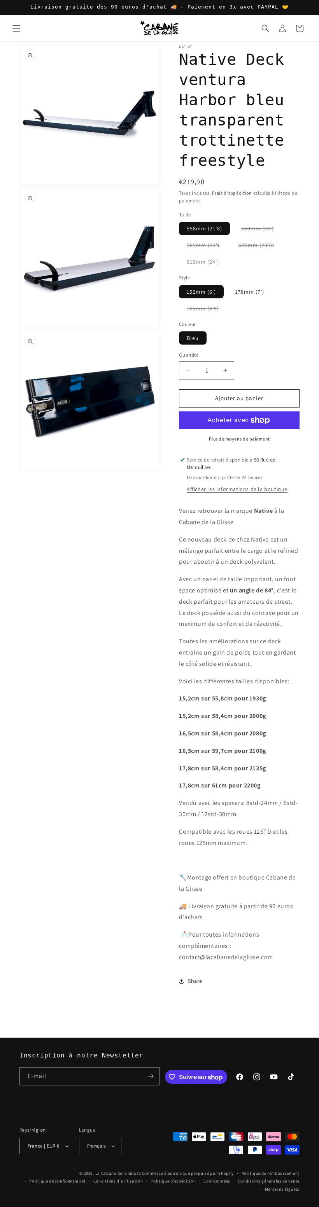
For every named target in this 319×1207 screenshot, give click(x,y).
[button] (16, 28)
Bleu (193, 337)
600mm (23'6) (260, 246)
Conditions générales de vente (269, 1181)
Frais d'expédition (232, 193)
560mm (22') (261, 230)
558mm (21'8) (204, 228)
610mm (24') (207, 263)
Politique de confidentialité (57, 1181)
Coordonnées (216, 1181)
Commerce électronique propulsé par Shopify (188, 1173)
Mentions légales (282, 1189)
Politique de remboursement (271, 1173)
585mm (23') (207, 246)
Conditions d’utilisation (118, 1181)
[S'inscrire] (150, 1076)
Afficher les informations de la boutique (237, 489)
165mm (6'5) (207, 310)
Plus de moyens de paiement (239, 439)
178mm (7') (249, 291)
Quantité (188, 355)
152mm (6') (201, 291)
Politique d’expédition (173, 1181)
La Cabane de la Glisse (118, 1173)
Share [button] (195, 980)
